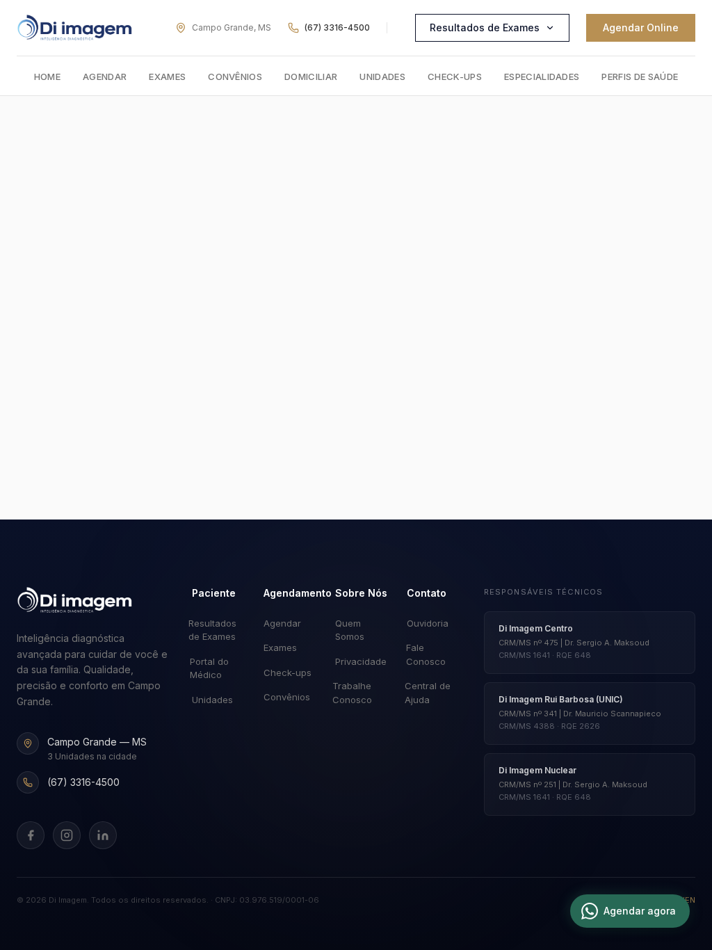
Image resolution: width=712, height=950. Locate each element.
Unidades (382, 76)
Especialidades (542, 76)
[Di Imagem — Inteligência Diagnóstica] (75, 28)
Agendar (105, 76)
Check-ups (455, 76)
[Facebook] (30, 835)
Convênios (235, 76)
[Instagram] (67, 835)
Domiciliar (310, 76)
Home (47, 76)
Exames (167, 76)
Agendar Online (641, 27)
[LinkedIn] (103, 835)
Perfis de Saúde (639, 76)
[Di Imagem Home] (75, 600)
